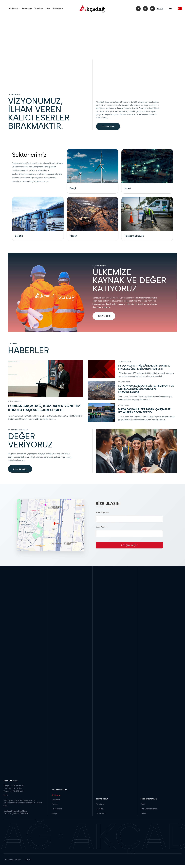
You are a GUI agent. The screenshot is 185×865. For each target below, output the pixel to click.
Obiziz (28, 859)
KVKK (143, 804)
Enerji (73, 188)
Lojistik (19, 235)
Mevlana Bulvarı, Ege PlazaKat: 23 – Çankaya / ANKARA (16, 812)
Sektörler (58, 8)
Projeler (39, 8)
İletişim (160, 8)
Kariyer (143, 813)
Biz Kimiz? (14, 8)
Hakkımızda (57, 809)
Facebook (100, 804)
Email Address (101, 527)
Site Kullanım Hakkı (149, 809)
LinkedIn (99, 809)
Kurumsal (27, 8)
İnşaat (127, 188)
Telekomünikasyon (134, 235)
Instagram (100, 813)
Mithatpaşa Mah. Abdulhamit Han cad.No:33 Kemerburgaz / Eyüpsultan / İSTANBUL (23, 801)
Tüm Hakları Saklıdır (12, 859)
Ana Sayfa (56, 795)
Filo (48, 8)
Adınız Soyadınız (102, 512)
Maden (73, 235)
